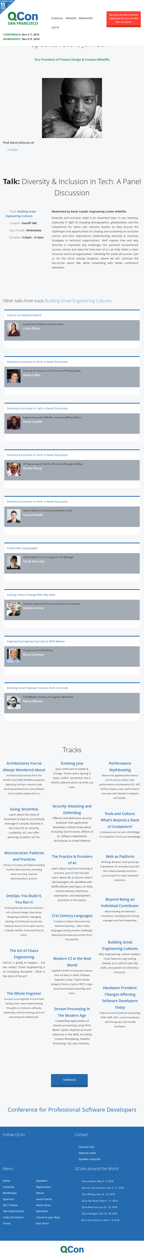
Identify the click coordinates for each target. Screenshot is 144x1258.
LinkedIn (13, 149)
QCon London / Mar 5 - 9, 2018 (97, 1181)
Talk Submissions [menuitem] (13, 1211)
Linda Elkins (31, 328)
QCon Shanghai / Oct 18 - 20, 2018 (99, 1213)
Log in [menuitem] (55, 27)
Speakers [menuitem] (70, 18)
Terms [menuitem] (7, 1223)
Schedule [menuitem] (57, 18)
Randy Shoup (32, 468)
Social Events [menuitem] (44, 1199)
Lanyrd (34, 1147)
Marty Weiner (33, 701)
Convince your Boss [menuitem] (48, 1217)
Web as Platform (120, 856)
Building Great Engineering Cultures (78, 300)
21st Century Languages (72, 915)
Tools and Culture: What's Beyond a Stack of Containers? (120, 820)
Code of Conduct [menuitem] (13, 1217)
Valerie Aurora (33, 608)
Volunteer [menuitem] (42, 1211)
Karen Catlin (31, 375)
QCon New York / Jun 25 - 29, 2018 (99, 1207)
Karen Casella (32, 422)
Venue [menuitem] (40, 1193)
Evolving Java (72, 763)
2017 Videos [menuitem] (10, 1205)
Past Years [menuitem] (42, 1223)
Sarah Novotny (34, 561)
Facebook (13, 1147)
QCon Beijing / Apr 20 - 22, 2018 (98, 1194)
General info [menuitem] (86, 1147)
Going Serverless (24, 809)
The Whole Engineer (24, 993)
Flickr (20, 1147)
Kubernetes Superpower (22, 548)
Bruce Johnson (33, 654)
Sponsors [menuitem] (8, 1199)
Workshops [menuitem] (86, 18)
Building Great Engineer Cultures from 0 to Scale (37, 688)
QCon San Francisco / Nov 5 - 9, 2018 (100, 1220)
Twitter (6, 1147)
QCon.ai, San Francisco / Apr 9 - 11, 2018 (102, 1187)
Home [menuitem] (6, 1180)
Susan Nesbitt (33, 515)
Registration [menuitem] (43, 1187)
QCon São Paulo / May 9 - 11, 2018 (99, 1200)
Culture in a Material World (24, 315)
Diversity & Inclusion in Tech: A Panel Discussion (37, 362)
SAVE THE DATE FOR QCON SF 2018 (28, 29)
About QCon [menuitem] (43, 1205)
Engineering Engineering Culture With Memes (36, 641)
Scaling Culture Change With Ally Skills (31, 594)
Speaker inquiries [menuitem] (90, 1159)
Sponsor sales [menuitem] (87, 1153)
